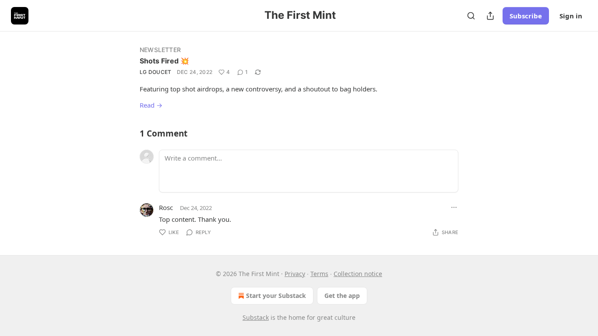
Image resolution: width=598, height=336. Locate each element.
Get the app (342, 295)
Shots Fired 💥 (164, 60)
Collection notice (358, 274)
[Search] (471, 15)
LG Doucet (156, 72)
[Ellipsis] (454, 207)
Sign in (570, 15)
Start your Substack (276, 295)
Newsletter (160, 49)
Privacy (295, 274)
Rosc (166, 207)
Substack (256, 317)
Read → (151, 105)
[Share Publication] (490, 15)
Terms (319, 274)
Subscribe (526, 15)
